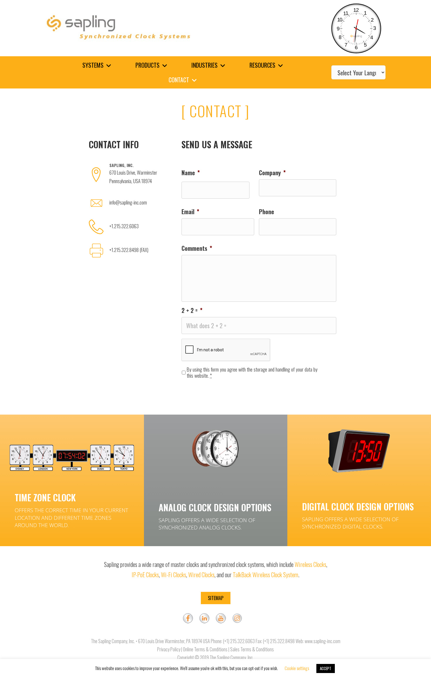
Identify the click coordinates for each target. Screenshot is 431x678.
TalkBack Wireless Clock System (265, 574)
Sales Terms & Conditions (252, 649)
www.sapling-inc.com (322, 641)
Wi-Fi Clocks (173, 574)
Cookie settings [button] (297, 668)
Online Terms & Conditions (205, 649)
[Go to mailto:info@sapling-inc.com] (129, 204)
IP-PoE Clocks (145, 574)
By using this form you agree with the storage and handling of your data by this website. (252, 372)
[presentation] (226, 350)
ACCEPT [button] (325, 668)
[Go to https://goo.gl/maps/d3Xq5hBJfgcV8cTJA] (129, 175)
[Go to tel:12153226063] (129, 227)
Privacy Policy (168, 649)
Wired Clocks (201, 574)
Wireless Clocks (310, 564)
